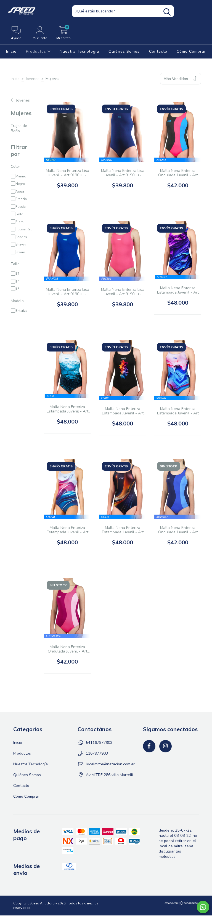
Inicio (11, 51)
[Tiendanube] (181, 904)
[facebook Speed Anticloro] (149, 746)
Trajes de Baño (19, 128)
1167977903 (97, 753)
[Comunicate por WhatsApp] (203, 907)
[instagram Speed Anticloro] (165, 746)
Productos (36, 51)
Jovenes (32, 78)
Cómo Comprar (191, 51)
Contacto (158, 51)
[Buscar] (167, 12)
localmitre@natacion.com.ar (110, 764)
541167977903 (99, 742)
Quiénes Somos (124, 51)
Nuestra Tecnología (79, 51)
